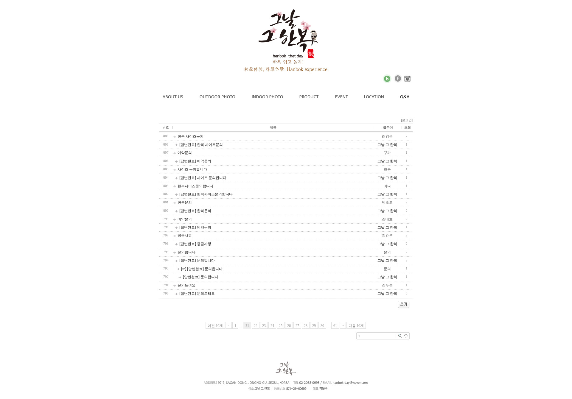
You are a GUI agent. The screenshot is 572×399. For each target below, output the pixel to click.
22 (255, 326)
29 (314, 326)
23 (264, 326)
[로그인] (407, 120)
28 (305, 326)
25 (280, 326)
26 (289, 326)
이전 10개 (215, 326)
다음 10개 (356, 326)
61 (335, 326)
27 (297, 326)
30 (322, 326)
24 (272, 326)
